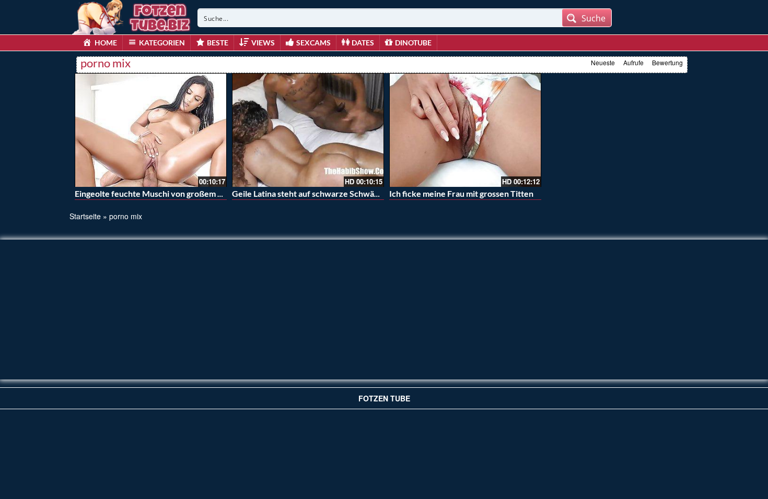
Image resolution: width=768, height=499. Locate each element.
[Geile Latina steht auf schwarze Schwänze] (308, 130)
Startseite (85, 216)
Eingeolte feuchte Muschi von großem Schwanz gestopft (179, 193)
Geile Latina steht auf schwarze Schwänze (310, 193)
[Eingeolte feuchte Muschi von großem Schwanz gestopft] (151, 130)
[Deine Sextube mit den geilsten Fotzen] (132, 15)
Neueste (603, 62)
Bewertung (667, 62)
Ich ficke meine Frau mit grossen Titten (461, 193)
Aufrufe (633, 62)
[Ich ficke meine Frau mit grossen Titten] (465, 130)
